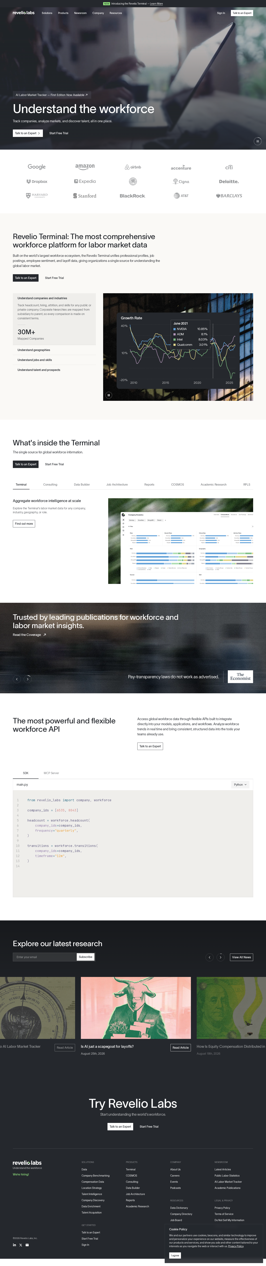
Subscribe (85, 956)
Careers (175, 1175)
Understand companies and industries (42, 298)
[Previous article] (210, 957)
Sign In (221, 13)
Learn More (156, 3)
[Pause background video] (258, 141)
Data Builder (133, 1187)
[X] (20, 1245)
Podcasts (175, 1187)
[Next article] (221, 957)
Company (98, 13)
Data (84, 1169)
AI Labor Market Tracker (228, 1181)
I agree (175, 1255)
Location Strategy (92, 1187)
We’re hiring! (21, 1174)
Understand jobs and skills (35, 360)
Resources (116, 13)
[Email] (27, 1245)
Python (238, 784)
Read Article (65, 1047)
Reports (130, 1200)
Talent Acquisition (92, 1212)
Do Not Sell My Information (229, 1220)
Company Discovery (93, 1200)
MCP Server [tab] (51, 773)
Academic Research (137, 1206)
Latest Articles (223, 1169)
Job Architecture (135, 1194)
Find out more (24, 523)
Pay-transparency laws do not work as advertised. (173, 676)
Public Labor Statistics (227, 1175)
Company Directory (181, 1214)
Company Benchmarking (95, 1175)
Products (63, 13)
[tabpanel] (133, 541)
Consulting (132, 1181)
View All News (241, 957)
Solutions (47, 13)
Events (174, 1181)
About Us (175, 1169)
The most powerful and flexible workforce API (64, 724)
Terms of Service (224, 1214)
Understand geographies (34, 350)
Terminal (131, 1169)
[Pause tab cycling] (108, 395)
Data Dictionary (179, 1207)
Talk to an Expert (242, 13)
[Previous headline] (17, 679)
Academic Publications (227, 1187)
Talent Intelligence (92, 1194)
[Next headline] (28, 679)
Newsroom (80, 13)
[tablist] (133, 484)
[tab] (21, 483)
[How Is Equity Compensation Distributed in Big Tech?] (136, 1008)
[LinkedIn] (14, 1245)
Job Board (176, 1220)
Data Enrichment (91, 1206)
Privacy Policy (222, 1207)
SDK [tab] (26, 773)
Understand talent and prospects (39, 369)
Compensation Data (93, 1181)
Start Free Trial (58, 133)
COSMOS (131, 1175)
